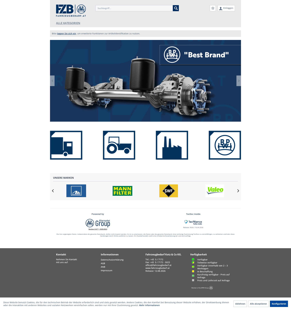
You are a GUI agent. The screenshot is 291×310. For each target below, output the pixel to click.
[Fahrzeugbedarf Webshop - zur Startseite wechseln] (71, 11)
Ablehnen (240, 303)
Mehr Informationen (149, 305)
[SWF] (168, 190)
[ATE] (76, 190)
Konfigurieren (279, 303)
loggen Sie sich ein (66, 33)
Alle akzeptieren (258, 303)
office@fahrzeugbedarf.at (158, 265)
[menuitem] (137, 8)
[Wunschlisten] (213, 8)
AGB (103, 263)
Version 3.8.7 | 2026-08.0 (98, 229)
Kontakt (73, 259)
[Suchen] (176, 8)
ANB (103, 266)
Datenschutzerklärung (112, 259)
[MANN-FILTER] (122, 190)
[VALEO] (215, 190)
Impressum (106, 270)
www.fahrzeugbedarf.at (158, 268)
